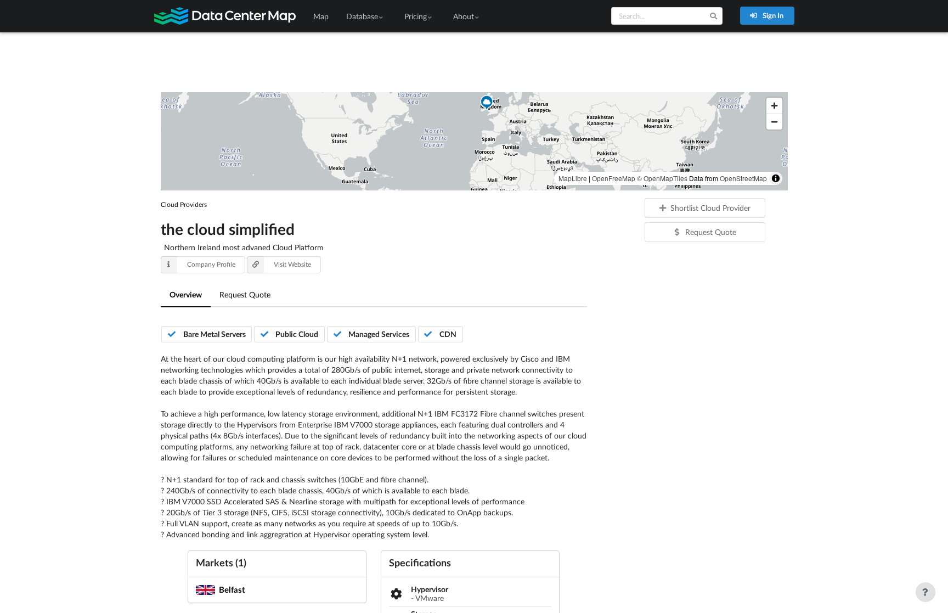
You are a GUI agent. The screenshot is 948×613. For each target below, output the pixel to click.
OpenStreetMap (743, 178)
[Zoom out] (774, 122)
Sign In (772, 15)
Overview (186, 294)
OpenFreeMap (613, 178)
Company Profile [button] (211, 264)
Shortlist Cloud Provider (710, 207)
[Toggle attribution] (775, 178)
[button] (486, 103)
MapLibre (572, 178)
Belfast (232, 589)
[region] (474, 141)
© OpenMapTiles (662, 178)
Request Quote (244, 294)
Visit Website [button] (292, 264)
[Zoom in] (774, 106)
